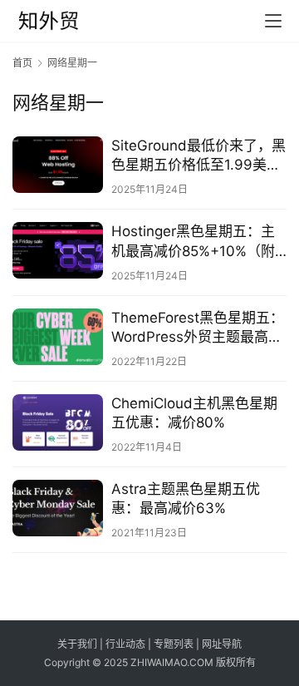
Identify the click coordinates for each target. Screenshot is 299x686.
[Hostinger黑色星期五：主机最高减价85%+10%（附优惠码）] (57, 250)
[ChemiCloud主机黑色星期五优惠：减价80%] (57, 422)
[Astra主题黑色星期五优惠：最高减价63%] (57, 508)
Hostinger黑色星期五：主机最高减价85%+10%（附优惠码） (193, 241)
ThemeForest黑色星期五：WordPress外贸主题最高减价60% (197, 328)
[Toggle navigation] (273, 21)
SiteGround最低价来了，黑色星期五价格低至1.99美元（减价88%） (198, 156)
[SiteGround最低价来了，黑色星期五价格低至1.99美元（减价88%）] (57, 164)
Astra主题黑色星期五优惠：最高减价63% (185, 498)
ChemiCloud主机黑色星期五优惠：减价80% (194, 413)
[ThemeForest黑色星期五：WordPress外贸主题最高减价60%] (57, 336)
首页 (22, 63)
